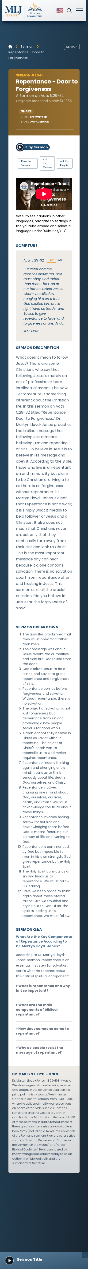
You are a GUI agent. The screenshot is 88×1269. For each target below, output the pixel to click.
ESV (51, 260)
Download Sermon (27, 163)
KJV (60, 260)
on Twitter (34, 117)
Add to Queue (47, 163)
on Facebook (35, 121)
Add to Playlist (64, 163)
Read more (31, 331)
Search (71, 47)
